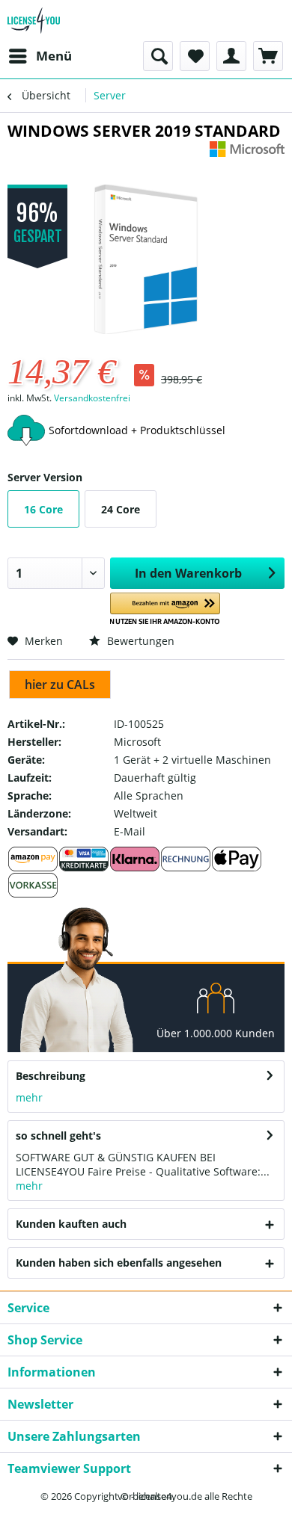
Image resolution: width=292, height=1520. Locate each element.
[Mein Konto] (231, 56)
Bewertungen (139, 641)
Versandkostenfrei (92, 398)
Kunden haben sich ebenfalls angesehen (119, 1262)
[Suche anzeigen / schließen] (158, 56)
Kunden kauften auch (71, 1224)
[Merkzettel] (195, 56)
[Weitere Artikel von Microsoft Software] (247, 154)
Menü (54, 55)
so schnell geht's (58, 1135)
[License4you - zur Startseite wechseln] (33, 20)
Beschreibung (50, 1076)
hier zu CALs (60, 684)
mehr (29, 1097)
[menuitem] (39, 56)
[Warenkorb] (268, 56)
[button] (165, 609)
